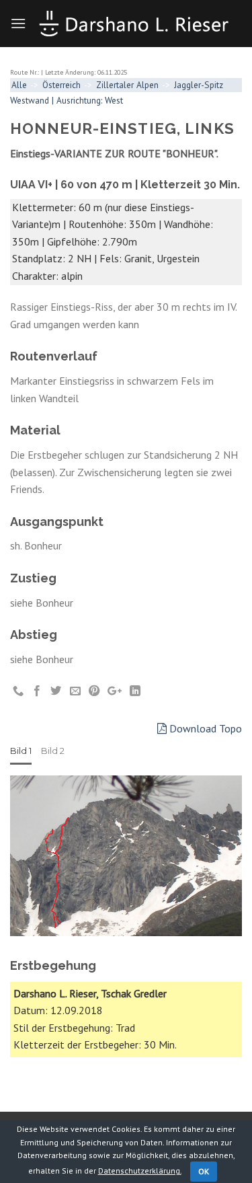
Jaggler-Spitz (198, 85)
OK (204, 1171)
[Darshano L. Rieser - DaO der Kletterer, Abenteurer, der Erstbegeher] (134, 23)
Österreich (61, 85)
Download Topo (204, 728)
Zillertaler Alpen (127, 85)
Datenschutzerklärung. (139, 1171)
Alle (19, 85)
